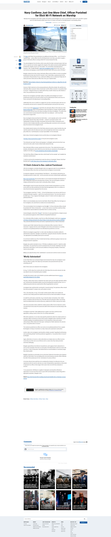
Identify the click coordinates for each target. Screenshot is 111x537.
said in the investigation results (46, 68)
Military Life (71, 1)
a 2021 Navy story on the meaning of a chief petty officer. (44, 161)
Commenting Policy (45, 446)
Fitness (71, 532)
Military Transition (73, 526)
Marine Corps (63, 528)
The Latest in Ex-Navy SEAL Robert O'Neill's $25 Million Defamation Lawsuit (81, 115)
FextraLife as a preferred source (55, 390)
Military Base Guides (73, 523)
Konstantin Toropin (30, 25)
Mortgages (44, 1)
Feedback (65, 463)
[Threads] (20, 68)
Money (49, 1)
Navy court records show (29, 178)
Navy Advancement (45, 526)
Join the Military (55, 1)
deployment (35, 107)
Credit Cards (35, 523)
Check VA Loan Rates (27, 525)
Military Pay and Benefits (56, 523)
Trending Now (73, 107)
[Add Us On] (20, 57)
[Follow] (20, 60)
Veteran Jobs (72, 525)
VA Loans (25, 523)
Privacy (62, 463)
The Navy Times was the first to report (32, 138)
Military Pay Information (37, 526)
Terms (59, 463)
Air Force (62, 526)
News (66, 1)
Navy (26, 56)
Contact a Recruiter (45, 523)
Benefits (61, 1)
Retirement (53, 529)
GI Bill (53, 525)
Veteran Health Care (55, 526)
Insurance (39, 1)
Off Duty (71, 528)
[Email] (59, 25)
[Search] (80, 2)
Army (62, 523)
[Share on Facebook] (55, 25)
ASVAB (43, 525)
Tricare (53, 528)
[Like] (20, 64)
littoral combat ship (27, 109)
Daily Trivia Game (73, 534)
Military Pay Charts (36, 528)
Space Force (63, 531)
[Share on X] (57, 25)
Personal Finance (36, 525)
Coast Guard (63, 529)
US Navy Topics (48, 22)
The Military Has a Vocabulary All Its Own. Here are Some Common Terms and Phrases (81, 110)
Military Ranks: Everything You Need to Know (81, 120)
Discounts (53, 531)
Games (71, 529)
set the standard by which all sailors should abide (46, 150)
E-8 (40, 213)
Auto (71, 531)
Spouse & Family (73, 535)
